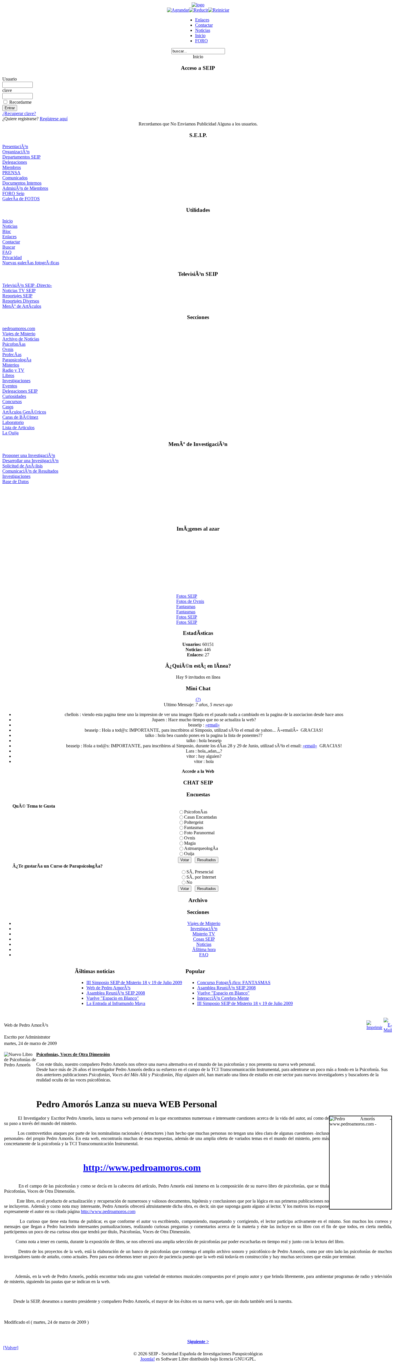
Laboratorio (13, 422)
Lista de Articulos (18, 427)
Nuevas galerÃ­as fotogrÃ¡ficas (30, 262)
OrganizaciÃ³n (16, 151)
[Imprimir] (374, 1023)
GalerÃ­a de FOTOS (21, 198)
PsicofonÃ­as (14, 344)
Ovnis (7, 349)
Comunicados (15, 177)
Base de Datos (15, 481)
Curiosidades (14, 396)
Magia (190, 843)
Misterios (10, 365)
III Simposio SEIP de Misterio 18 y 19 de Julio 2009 (134, 982)
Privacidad (12, 257)
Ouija (189, 853)
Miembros (11, 167)
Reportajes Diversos (20, 300)
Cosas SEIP (204, 939)
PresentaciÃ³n (15, 146)
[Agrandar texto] (178, 10)
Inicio (200, 35)
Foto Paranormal (199, 832)
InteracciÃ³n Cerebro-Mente (223, 998)
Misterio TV (203, 933)
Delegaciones (14, 162)
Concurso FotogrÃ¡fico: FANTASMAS (233, 982)
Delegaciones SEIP (20, 391)
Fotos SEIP (186, 593)
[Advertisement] (198, 502)
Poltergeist (193, 822)
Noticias (202, 30)
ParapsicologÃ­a (16, 359)
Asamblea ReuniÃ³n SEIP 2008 (115, 992)
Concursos (12, 401)
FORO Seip (13, 193)
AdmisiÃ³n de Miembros (25, 188)
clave (7, 90)
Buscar (8, 247)
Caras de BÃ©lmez (20, 417)
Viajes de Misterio (18, 333)
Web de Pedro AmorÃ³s (108, 987)
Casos (7, 406)
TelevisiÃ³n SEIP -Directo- (27, 285)
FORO (201, 40)
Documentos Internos (21, 183)
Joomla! (147, 1358)
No (189, 882)
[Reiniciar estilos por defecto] (218, 10)
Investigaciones (16, 380)
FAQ (7, 252)
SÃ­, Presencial (199, 871)
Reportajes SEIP (17, 295)
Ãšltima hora (204, 949)
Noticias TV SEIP (19, 290)
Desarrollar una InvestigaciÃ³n (30, 460)
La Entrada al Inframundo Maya (115, 1003)
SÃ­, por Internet (201, 877)
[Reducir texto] (198, 10)
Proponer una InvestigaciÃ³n (28, 455)
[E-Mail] (388, 1023)
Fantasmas (185, 603)
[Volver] (10, 1347)
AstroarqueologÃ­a (201, 848)
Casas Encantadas (200, 817)
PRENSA (11, 172)
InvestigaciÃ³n (203, 928)
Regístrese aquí (54, 118)
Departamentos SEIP (21, 156)
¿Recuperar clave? (19, 113)
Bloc (6, 231)
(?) (198, 699)
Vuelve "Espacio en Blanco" (112, 998)
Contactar (204, 25)
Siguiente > (198, 1341)
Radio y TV (13, 370)
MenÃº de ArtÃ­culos (21, 306)
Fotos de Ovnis (190, 598)
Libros (8, 375)
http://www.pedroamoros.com (142, 1167)
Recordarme (20, 102)
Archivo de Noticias (20, 338)
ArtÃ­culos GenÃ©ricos (24, 411)
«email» (212, 724)
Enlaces (202, 19)
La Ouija (10, 432)
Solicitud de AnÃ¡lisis (22, 465)
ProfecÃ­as (11, 354)
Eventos (9, 385)
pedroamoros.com (18, 328)
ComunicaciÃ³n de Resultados (30, 471)
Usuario (9, 79)
